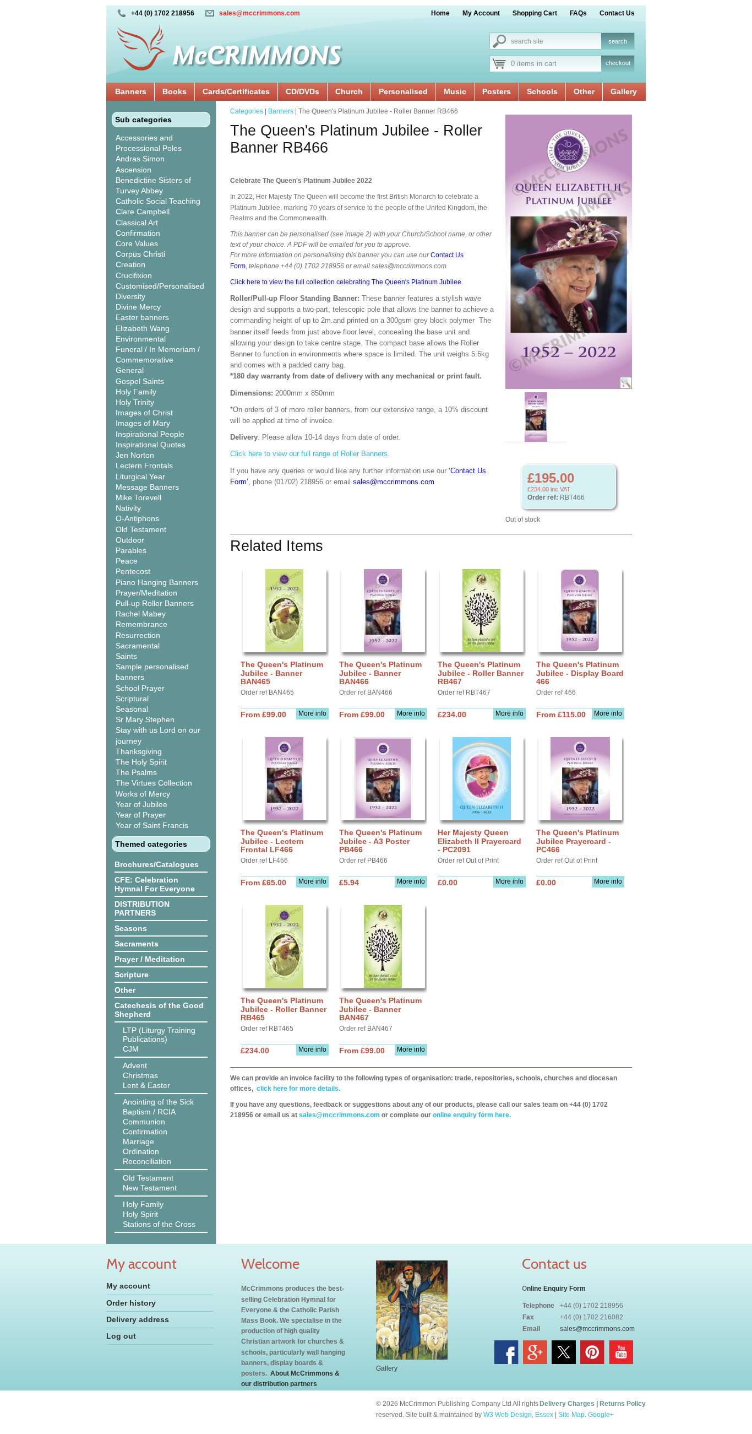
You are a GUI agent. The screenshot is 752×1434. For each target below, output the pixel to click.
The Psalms (136, 772)
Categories (246, 111)
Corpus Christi (140, 254)
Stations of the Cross (159, 1224)
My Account (481, 13)
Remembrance (141, 624)
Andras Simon (140, 158)
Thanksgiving (139, 751)
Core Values (137, 243)
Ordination (141, 1151)
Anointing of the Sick (158, 1101)
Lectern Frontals (144, 465)
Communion (144, 1121)
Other (584, 91)
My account (128, 1285)
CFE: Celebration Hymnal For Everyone (155, 884)
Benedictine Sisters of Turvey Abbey (153, 185)
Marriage (138, 1141)
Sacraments (137, 943)
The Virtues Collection (154, 782)
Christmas (140, 1075)
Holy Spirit (140, 1214)
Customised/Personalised (160, 286)
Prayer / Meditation (150, 959)
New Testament (150, 1187)
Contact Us (617, 13)
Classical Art (137, 222)
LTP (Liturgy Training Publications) (159, 1034)
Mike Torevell (138, 497)
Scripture (132, 974)
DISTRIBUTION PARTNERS (142, 908)
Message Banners (147, 487)
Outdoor (130, 539)
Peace (127, 560)
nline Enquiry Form (556, 1288)
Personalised (403, 91)
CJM (131, 1049)
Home (440, 13)
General (130, 370)
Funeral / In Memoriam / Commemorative (158, 354)
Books (174, 91)
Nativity (128, 508)
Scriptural (132, 698)
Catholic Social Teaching (158, 201)
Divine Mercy (138, 306)
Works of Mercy (143, 793)
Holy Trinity (135, 402)
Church (349, 91)
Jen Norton (135, 455)
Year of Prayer (141, 814)
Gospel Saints (140, 381)
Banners (130, 91)
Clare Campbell (143, 211)
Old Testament (141, 529)
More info (312, 713)
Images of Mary (143, 423)
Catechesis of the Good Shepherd (159, 1010)
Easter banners (142, 317)
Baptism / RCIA (149, 1111)
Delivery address (137, 1319)
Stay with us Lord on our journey (158, 735)
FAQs (578, 13)
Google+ (601, 1415)
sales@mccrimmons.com (259, 13)
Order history (131, 1302)
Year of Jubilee (141, 804)
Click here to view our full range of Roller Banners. (310, 454)
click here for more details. (297, 1088)
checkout (618, 62)
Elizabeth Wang (143, 328)
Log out (121, 1336)
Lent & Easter (146, 1085)
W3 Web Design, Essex (518, 1415)
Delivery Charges (567, 1404)
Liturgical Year (140, 476)
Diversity (130, 296)
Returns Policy (623, 1404)
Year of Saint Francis (152, 825)
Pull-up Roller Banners (155, 603)
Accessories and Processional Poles (149, 143)
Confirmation (138, 233)
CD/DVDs (302, 91)
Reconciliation (147, 1161)
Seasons (131, 928)
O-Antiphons (137, 518)
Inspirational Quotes (151, 444)
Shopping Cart (535, 13)
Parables (131, 550)
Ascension (133, 169)
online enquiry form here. (472, 1115)
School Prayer (140, 688)
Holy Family (136, 391)
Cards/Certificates (236, 91)
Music (455, 91)
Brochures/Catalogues (157, 864)
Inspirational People (150, 434)
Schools (542, 91)
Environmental (141, 338)
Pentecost (133, 571)
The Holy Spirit (141, 761)
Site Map (571, 1415)
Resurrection (138, 635)
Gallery (624, 91)
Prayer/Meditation (146, 592)
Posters (496, 91)
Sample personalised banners (152, 671)
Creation (130, 264)
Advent (135, 1065)
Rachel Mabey (141, 613)
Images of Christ (144, 412)
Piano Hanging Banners (157, 582)
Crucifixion (134, 275)
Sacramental (138, 645)
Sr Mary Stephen (145, 719)
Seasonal (132, 709)
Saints (126, 656)
